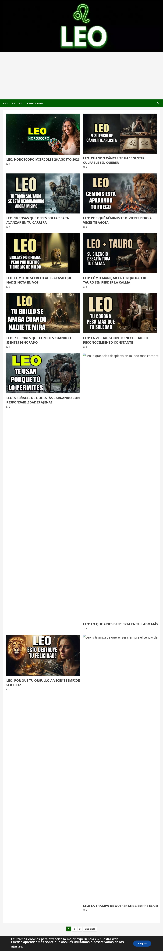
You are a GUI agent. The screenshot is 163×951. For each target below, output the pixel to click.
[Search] (158, 103)
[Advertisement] (81, 75)
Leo (5, 103)
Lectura (17, 103)
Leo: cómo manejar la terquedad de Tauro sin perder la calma (115, 280)
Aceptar (142, 943)
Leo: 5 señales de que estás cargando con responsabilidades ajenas (43, 400)
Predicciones (35, 103)
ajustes (16, 946)
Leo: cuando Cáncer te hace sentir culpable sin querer (113, 160)
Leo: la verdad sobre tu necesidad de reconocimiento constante (116, 340)
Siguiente (90, 928)
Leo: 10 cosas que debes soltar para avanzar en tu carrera (37, 220)
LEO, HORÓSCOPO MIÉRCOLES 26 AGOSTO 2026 (42, 159)
